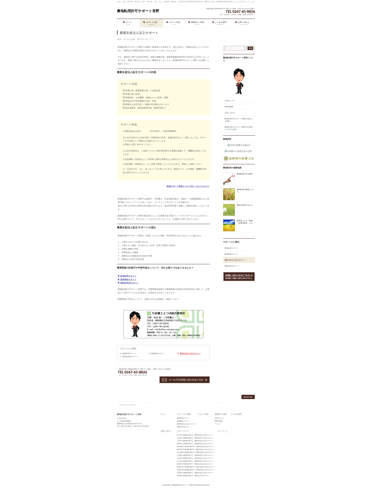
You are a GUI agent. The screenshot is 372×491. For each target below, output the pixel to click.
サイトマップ (222, 431)
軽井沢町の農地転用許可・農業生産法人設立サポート (196, 449)
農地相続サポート (128, 279)
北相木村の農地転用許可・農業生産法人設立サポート (196, 470)
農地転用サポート (128, 276)
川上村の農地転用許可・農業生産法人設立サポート (195, 461)
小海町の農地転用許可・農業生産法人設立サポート (195, 455)
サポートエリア (183, 431)
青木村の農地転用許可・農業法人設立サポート (194, 475)
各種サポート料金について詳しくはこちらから (188, 186)
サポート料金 (203, 414)
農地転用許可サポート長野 (138, 11)
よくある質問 (236, 414)
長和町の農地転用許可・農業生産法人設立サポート (195, 473)
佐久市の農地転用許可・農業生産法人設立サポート (195, 435)
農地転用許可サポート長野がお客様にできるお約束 (238, 128)
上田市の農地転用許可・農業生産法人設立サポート (195, 441)
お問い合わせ (230, 113)
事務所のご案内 (220, 414)
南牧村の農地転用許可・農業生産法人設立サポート (195, 464)
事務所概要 (229, 107)
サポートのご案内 (128, 348)
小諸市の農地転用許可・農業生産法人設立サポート (195, 438)
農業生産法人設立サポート (190, 353)
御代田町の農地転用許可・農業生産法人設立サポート (196, 446)
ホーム (163, 414)
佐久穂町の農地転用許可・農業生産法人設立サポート (196, 452)
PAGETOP (248, 397)
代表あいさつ (230, 101)
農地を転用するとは (245, 205)
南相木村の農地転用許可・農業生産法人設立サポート (196, 467)
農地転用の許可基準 (245, 174)
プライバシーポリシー (128, 405)
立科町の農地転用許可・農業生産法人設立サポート (195, 458)
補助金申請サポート (129, 283)
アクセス (217, 424)
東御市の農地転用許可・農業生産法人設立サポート (195, 443)
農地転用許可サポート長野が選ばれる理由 (238, 120)
